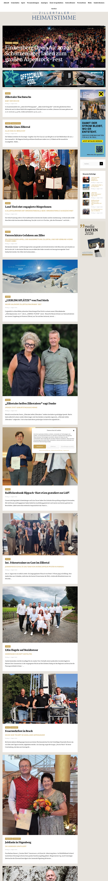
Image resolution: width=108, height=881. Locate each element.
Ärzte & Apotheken (56, 3)
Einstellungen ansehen (67, 446)
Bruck (7, 727)
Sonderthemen (99, 3)
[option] (54, 47)
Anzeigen (44, 3)
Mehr (90, 3)
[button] (74, 430)
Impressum (66, 450)
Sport (23, 3)
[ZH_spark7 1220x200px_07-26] (54, 79)
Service (54, 9)
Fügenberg (9, 839)
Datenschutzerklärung (44, 450)
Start (16, 49)
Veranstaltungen (33, 3)
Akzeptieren (39, 446)
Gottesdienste (70, 3)
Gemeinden (15, 3)
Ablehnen (53, 446)
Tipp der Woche (16, 123)
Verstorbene (81, 3)
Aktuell (6, 3)
